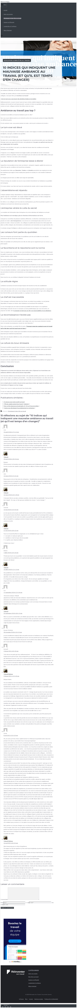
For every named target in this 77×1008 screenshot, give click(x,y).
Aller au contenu (5, 1)
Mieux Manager (8, 30)
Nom (2, 902)
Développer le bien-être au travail (12, 18)
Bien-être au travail (33, 977)
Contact (31, 999)
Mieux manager (32, 986)
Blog (26, 999)
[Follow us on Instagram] (7, 1006)
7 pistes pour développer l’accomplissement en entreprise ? (19, 408)
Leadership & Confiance (34, 983)
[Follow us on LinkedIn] (10, 1006)
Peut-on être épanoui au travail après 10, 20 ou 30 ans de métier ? (21, 406)
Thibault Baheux (8, 674)
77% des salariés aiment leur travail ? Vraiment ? (16, 404)
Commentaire (4, 899)
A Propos (21, 999)
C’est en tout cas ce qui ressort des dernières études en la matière (18, 99)
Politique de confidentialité (51, 999)
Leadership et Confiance (10, 26)
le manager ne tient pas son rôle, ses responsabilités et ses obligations (32, 310)
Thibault (6, 457)
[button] (2, 35)
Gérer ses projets (8, 14)
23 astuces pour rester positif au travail (14, 402)
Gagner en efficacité (33, 980)
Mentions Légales (38, 999)
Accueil (5, 10)
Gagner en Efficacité (9, 22)
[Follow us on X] (5, 1006)
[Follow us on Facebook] (2, 1006)
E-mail (27, 902)
